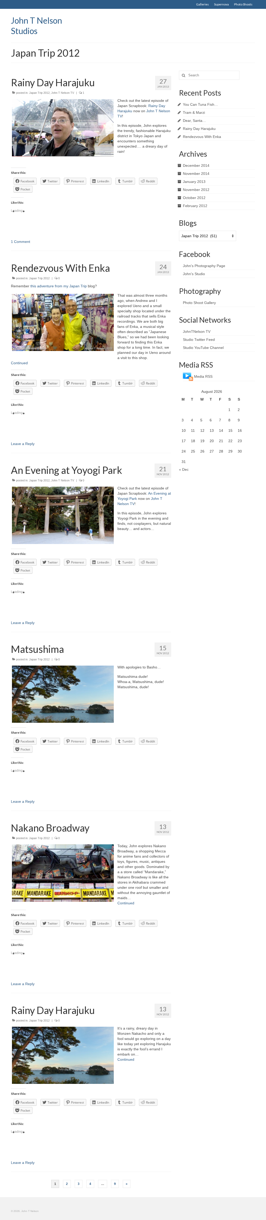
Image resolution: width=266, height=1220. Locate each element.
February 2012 (195, 206)
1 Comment (20, 242)
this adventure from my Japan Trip (58, 286)
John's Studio (194, 274)
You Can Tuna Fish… (200, 104)
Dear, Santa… (194, 120)
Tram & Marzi (194, 112)
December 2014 (196, 165)
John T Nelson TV (62, 92)
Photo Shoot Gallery (199, 303)
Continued (19, 363)
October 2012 (194, 198)
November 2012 (196, 190)
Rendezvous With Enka (202, 137)
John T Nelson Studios (36, 25)
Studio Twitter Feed (199, 339)
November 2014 (196, 173)
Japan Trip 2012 (39, 92)
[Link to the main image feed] (188, 376)
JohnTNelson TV (196, 331)
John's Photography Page (204, 266)
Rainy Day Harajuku (199, 129)
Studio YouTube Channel (203, 348)
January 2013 (194, 182)
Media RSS (203, 376)
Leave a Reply (23, 444)
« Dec (184, 469)
